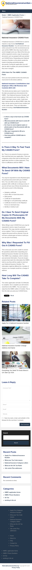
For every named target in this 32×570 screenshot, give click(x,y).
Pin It (12, 295)
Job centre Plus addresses (13, 468)
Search (5, 433)
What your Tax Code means (14, 460)
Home (12, 535)
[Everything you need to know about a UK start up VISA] (16, 360)
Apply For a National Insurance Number (15, 323)
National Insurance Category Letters (16, 463)
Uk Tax (7, 497)
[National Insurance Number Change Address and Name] (16, 335)
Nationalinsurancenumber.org (10, 565)
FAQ (11, 540)
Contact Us (13, 543)
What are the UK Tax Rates (13, 465)
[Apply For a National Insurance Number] (16, 312)
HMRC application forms (12, 492)
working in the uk (10, 500)
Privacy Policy (14, 545)
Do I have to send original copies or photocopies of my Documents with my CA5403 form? (17, 127)
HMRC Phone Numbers (12, 495)
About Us (13, 538)
